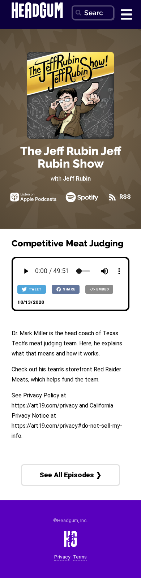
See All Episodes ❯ (70, 475)
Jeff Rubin (77, 178)
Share (68, 289)
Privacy (62, 557)
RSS (124, 196)
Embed (102, 289)
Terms (80, 557)
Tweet (35, 289)
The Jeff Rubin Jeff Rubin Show (70, 157)
